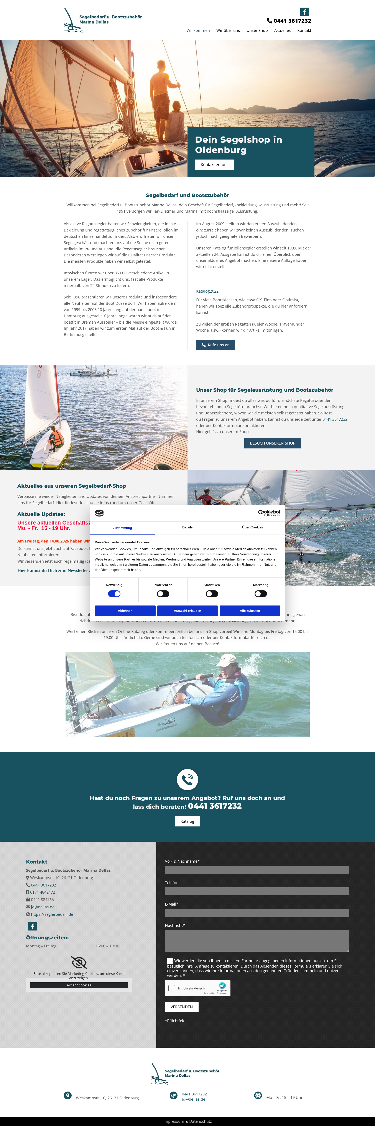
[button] (214, 165)
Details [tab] (187, 527)
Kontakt (304, 30)
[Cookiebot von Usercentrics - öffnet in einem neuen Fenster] (261, 513)
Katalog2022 (207, 291)
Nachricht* (175, 925)
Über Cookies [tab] (252, 527)
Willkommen (198, 30)
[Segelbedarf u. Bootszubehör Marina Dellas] (103, 20)
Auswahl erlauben (187, 611)
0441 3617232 (292, 20)
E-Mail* (171, 904)
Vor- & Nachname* (182, 861)
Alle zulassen (250, 611)
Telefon (172, 882)
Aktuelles (282, 30)
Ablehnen (125, 611)
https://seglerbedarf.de (52, 914)
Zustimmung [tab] (122, 528)
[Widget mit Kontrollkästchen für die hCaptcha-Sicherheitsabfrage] (197, 988)
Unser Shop (257, 30)
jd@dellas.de (42, 906)
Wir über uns (228, 30)
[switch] (163, 593)
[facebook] (304, 12)
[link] (79, 962)
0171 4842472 (42, 892)
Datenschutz (200, 1121)
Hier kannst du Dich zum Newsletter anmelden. (63, 570)
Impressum (173, 1121)
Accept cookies (79, 985)
